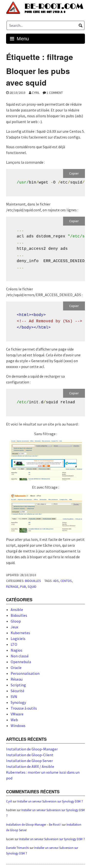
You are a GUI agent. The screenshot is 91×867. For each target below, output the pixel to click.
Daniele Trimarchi (17, 848)
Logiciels (18, 638)
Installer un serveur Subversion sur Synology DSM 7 (50, 801)
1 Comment (55, 93)
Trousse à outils (24, 708)
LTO (14, 644)
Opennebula (21, 661)
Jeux (14, 627)
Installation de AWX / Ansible (30, 766)
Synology (18, 702)
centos (66, 581)
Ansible (17, 609)
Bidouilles (33, 581)
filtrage (12, 587)
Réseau (17, 679)
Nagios (16, 650)
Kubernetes (20, 632)
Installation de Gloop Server (29, 760)
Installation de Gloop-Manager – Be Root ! (33, 825)
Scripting (18, 685)
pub (23, 587)
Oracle (16, 667)
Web (14, 719)
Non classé (20, 656)
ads (56, 581)
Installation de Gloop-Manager (32, 749)
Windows (18, 725)
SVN (14, 696)
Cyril (36, 93)
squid (32, 587)
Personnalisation (25, 673)
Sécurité (17, 690)
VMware (17, 714)
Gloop (16, 621)
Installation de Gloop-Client (29, 754)
